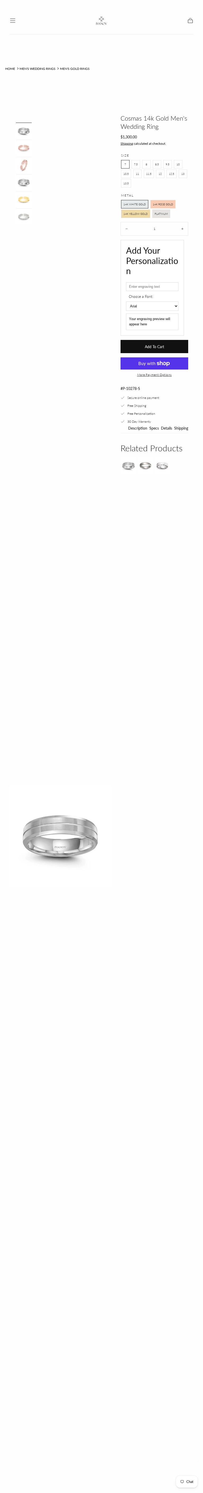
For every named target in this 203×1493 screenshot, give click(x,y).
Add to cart (154, 346)
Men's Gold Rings (75, 69)
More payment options (154, 375)
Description (137, 428)
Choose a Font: (141, 296)
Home (10, 69)
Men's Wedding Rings (38, 69)
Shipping (127, 143)
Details (166, 428)
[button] (13, 20)
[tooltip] (128, 465)
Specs (154, 428)
